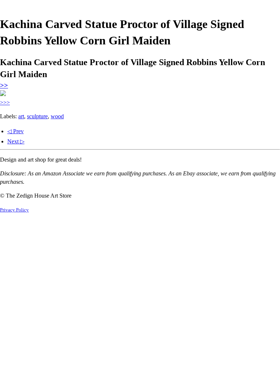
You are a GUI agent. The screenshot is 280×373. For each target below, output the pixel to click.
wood (57, 116)
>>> (5, 102)
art (21, 116)
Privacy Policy (14, 210)
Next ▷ (15, 141)
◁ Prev (15, 131)
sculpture (37, 116)
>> (4, 85)
